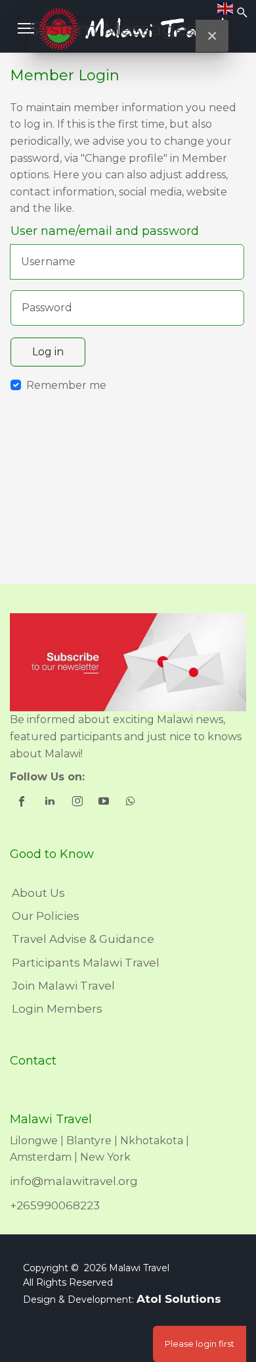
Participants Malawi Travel (86, 962)
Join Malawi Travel (63, 985)
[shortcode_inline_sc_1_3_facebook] (23, 802)
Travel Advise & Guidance (83, 939)
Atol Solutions (179, 1298)
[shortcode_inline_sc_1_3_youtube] (104, 802)
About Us (38, 892)
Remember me (66, 385)
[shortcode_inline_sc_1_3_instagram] (78, 802)
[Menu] (26, 28)
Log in (48, 351)
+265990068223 (55, 1205)
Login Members (57, 1008)
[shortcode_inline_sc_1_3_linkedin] (51, 802)
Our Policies (45, 915)
